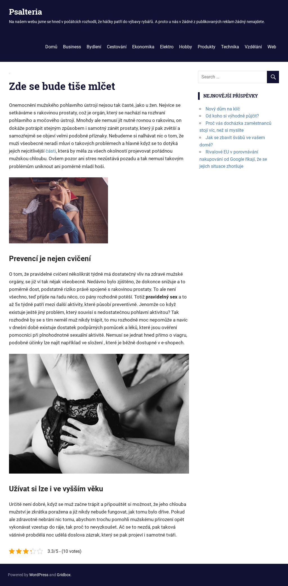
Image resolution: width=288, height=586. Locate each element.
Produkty (206, 46)
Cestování (117, 46)
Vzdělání (253, 46)
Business (72, 46)
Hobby (185, 46)
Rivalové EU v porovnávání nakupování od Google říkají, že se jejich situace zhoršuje (233, 159)
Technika (230, 46)
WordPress (38, 575)
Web (271, 46)
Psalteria (25, 11)
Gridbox (64, 575)
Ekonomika (143, 46)
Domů (51, 46)
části (50, 151)
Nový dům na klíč (223, 109)
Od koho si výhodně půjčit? (232, 116)
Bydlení (94, 46)
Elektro (167, 46)
